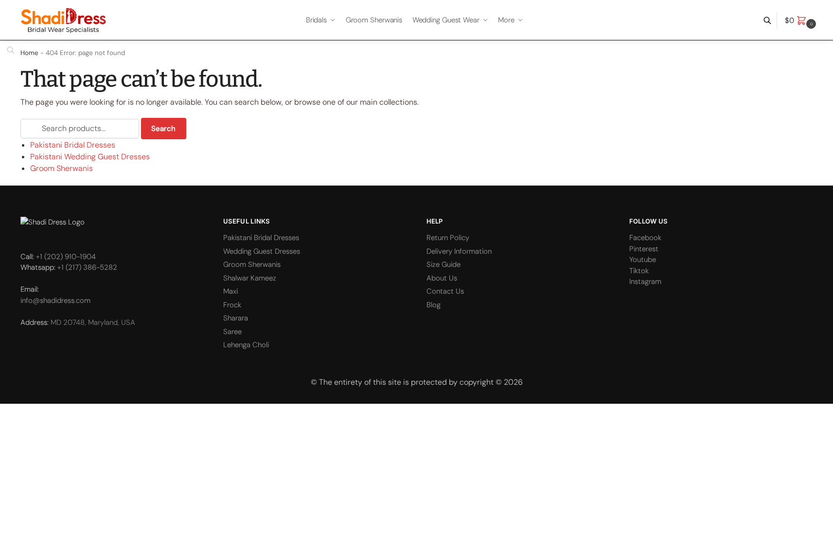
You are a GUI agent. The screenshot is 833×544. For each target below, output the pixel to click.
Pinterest (643, 249)
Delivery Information (459, 251)
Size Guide (443, 264)
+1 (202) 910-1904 (66, 257)
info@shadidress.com (55, 300)
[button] (801, 20)
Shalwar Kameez (249, 278)
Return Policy (447, 238)
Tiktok (639, 271)
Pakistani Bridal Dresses (72, 145)
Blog (433, 305)
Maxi (230, 291)
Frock (232, 305)
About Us (441, 278)
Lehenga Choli (246, 345)
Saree (232, 332)
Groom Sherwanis (61, 168)
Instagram (645, 281)
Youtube (642, 259)
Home (29, 53)
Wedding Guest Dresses (261, 251)
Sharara (235, 318)
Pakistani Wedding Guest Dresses (90, 156)
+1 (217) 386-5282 (87, 267)
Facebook (645, 238)
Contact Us (445, 291)
